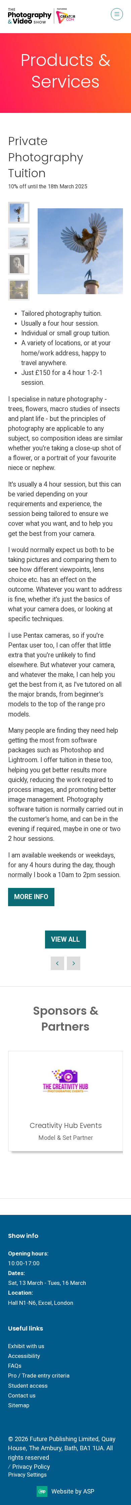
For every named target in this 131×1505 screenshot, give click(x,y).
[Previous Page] (57, 963)
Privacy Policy (31, 1466)
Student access (28, 1385)
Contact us (22, 1395)
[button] (117, 14)
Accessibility (24, 1356)
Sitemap (18, 1405)
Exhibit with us (26, 1346)
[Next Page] (73, 963)
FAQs (14, 1365)
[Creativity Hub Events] (65, 1101)
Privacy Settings (27, 1475)
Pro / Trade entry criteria (39, 1375)
